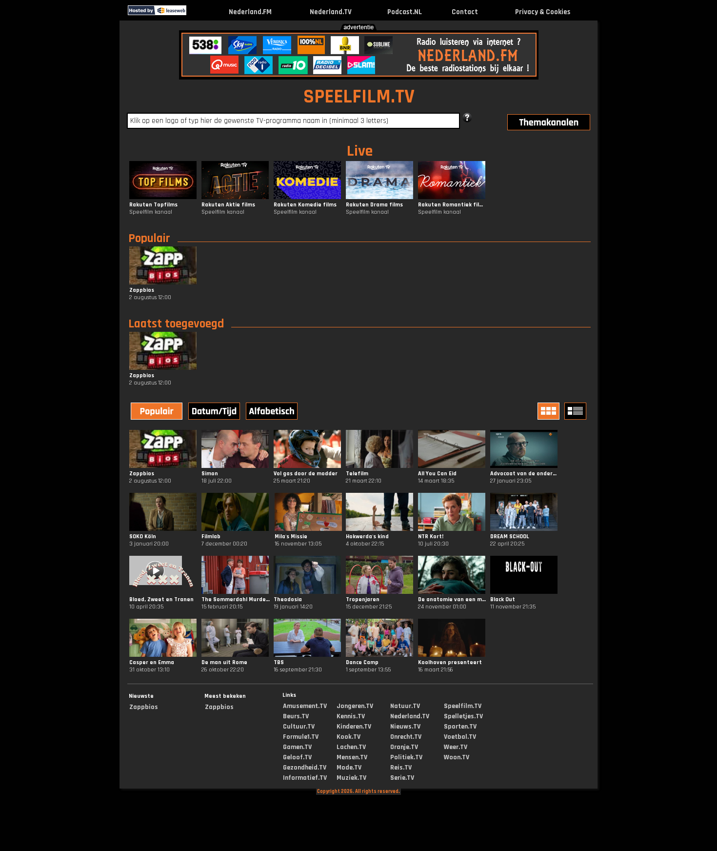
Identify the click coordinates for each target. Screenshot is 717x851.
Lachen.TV (351, 747)
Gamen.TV (297, 747)
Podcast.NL (404, 12)
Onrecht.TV (405, 736)
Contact (465, 12)
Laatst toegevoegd (176, 324)
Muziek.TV (351, 777)
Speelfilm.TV (462, 706)
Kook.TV (348, 736)
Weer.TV (455, 747)
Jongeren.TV (355, 706)
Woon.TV (456, 757)
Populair (149, 238)
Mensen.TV (352, 757)
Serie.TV (402, 777)
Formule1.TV (301, 736)
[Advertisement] (55, 174)
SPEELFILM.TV (359, 96)
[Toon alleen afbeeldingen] (550, 411)
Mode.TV (349, 767)
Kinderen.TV (354, 726)
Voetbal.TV (460, 736)
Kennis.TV (351, 716)
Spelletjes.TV (463, 716)
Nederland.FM (250, 12)
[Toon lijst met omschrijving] (576, 411)
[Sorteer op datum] (215, 412)
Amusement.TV (305, 706)
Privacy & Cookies (542, 12)
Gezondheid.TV (304, 767)
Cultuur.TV (299, 726)
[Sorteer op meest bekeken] (157, 412)
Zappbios (143, 707)
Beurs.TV (296, 716)
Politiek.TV (406, 757)
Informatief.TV (305, 777)
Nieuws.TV (405, 726)
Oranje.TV (404, 747)
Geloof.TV (297, 757)
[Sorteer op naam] (272, 412)
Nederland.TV (331, 12)
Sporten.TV (460, 726)
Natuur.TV (405, 706)
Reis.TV (401, 767)
